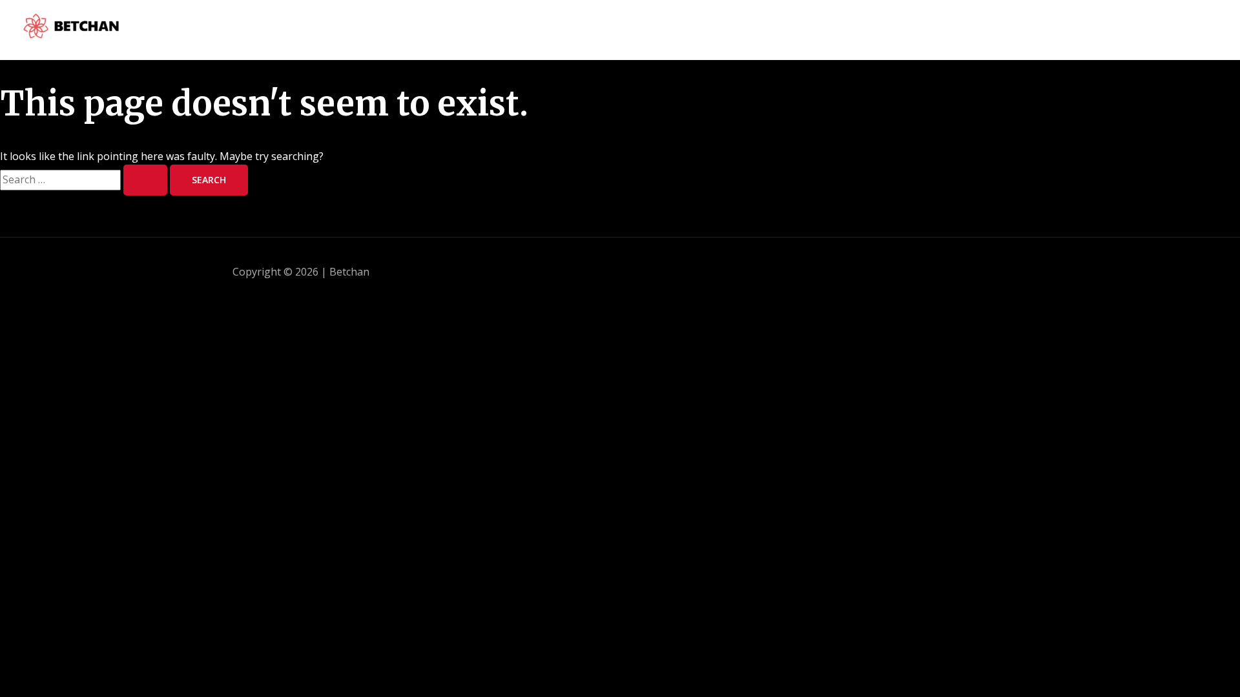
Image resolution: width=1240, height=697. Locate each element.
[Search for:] (85, 179)
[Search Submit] (145, 180)
